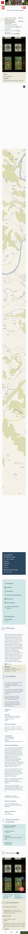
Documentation (11, 603)
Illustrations (10, 599)
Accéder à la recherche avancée (15, 10)
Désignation (10, 583)
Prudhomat (17, 34)
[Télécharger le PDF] (11, 932)
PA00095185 (8, 844)
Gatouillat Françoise (10, 22)
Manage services (24, 932)
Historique (9, 587)
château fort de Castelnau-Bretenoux (13, 31)
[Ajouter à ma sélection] (6, 932)
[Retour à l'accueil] (2, 2)
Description (10, 591)
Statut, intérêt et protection (14, 595)
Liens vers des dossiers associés (13, 607)
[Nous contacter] (17, 932)
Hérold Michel (8, 23)
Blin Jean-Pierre (11, 20)
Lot (12, 34)
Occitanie (7, 34)
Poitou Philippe (7, 76)
